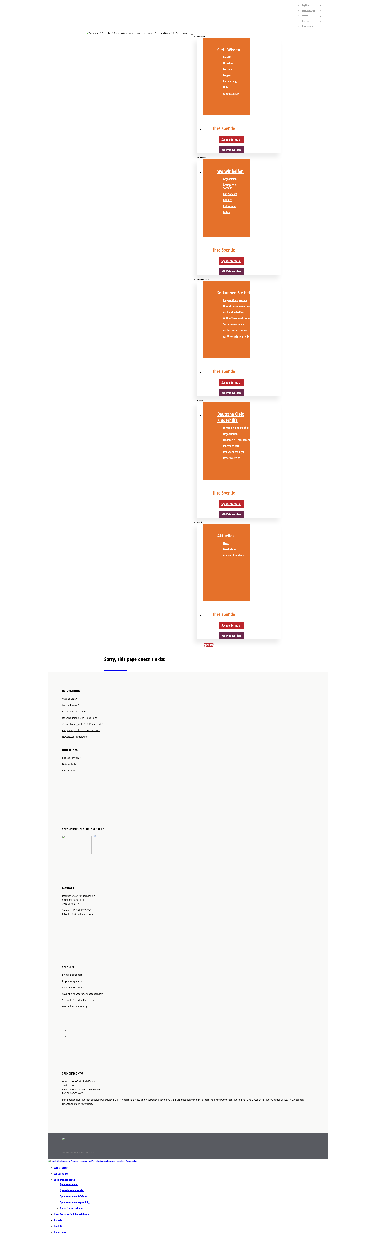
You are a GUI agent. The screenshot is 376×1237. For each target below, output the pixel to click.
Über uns (200, 401)
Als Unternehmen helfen (237, 336)
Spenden (209, 645)
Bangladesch (230, 194)
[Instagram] (324, 10)
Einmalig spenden (72, 974)
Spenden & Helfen (203, 279)
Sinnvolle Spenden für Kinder (78, 1000)
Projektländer (201, 158)
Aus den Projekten (233, 555)
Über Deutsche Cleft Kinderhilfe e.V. (72, 1214)
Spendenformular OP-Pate (73, 1196)
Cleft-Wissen (228, 49)
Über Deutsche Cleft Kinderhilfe (79, 717)
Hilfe (225, 87)
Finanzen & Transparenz (236, 440)
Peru (254, 191)
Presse (305, 15)
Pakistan (257, 185)
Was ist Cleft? (201, 36)
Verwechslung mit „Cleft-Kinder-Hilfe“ (82, 724)
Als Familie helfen (233, 312)
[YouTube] (324, 15)
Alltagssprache (231, 93)
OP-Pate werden (231, 150)
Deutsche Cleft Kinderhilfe (230, 417)
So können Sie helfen (236, 292)
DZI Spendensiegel (233, 452)
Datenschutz (69, 764)
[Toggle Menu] (192, 34)
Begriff (227, 57)
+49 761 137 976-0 (81, 910)
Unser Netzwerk (232, 458)
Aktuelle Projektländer (74, 711)
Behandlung (230, 81)
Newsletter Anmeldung (75, 736)
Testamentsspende (233, 324)
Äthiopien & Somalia (230, 186)
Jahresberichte (231, 446)
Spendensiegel (308, 10)
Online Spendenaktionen (237, 318)
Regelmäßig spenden (235, 300)
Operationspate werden (236, 306)
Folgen (227, 75)
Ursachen (228, 63)
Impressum (307, 26)
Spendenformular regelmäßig (75, 1202)
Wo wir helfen (230, 171)
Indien (226, 212)
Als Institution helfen (235, 330)
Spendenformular (231, 140)
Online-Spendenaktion (71, 1208)
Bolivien (227, 200)
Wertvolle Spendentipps (75, 1006)
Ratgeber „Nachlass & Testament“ (81, 730)
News (226, 543)
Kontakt (305, 20)
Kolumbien (229, 206)
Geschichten (229, 549)
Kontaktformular (71, 757)
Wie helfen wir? (70, 705)
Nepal (255, 179)
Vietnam (257, 197)
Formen (227, 69)
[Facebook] (324, 4)
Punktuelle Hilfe (258, 204)
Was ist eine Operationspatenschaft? (82, 993)
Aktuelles (200, 522)
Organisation (230, 434)
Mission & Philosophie (236, 428)
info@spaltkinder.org (81, 914)
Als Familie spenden (73, 987)
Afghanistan (230, 179)
